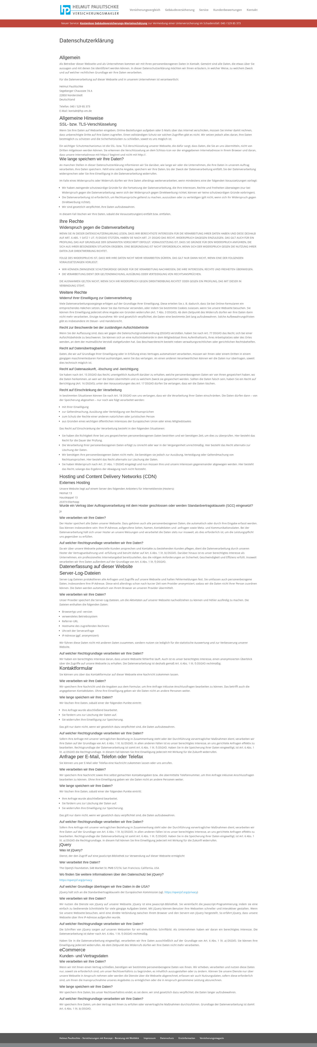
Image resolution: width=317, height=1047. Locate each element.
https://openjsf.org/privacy (75, 880)
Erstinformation (186, 1038)
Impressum (150, 1038)
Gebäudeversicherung (179, 10)
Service (204, 10)
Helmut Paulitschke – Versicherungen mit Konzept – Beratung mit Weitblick (99, 1038)
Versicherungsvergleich (145, 10)
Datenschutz (167, 1038)
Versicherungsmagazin (212, 1038)
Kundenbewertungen (227, 10)
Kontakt (252, 10)
